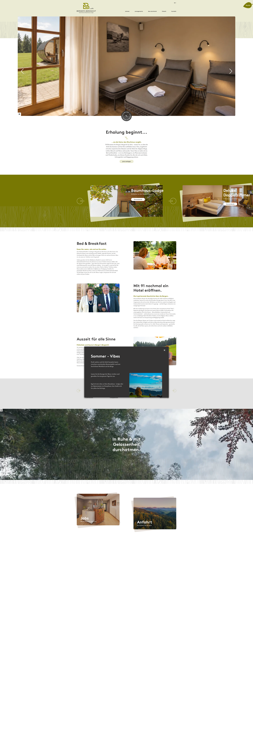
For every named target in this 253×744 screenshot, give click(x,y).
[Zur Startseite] (86, 8)
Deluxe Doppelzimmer (236, 192)
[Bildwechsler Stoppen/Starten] (19, 114)
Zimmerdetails (138, 199)
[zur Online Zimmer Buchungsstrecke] (126, 116)
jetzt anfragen (126, 161)
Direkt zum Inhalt (5, 1)
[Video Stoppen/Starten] (1, 410)
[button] (164, 350)
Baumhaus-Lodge (147, 190)
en (174, 2)
